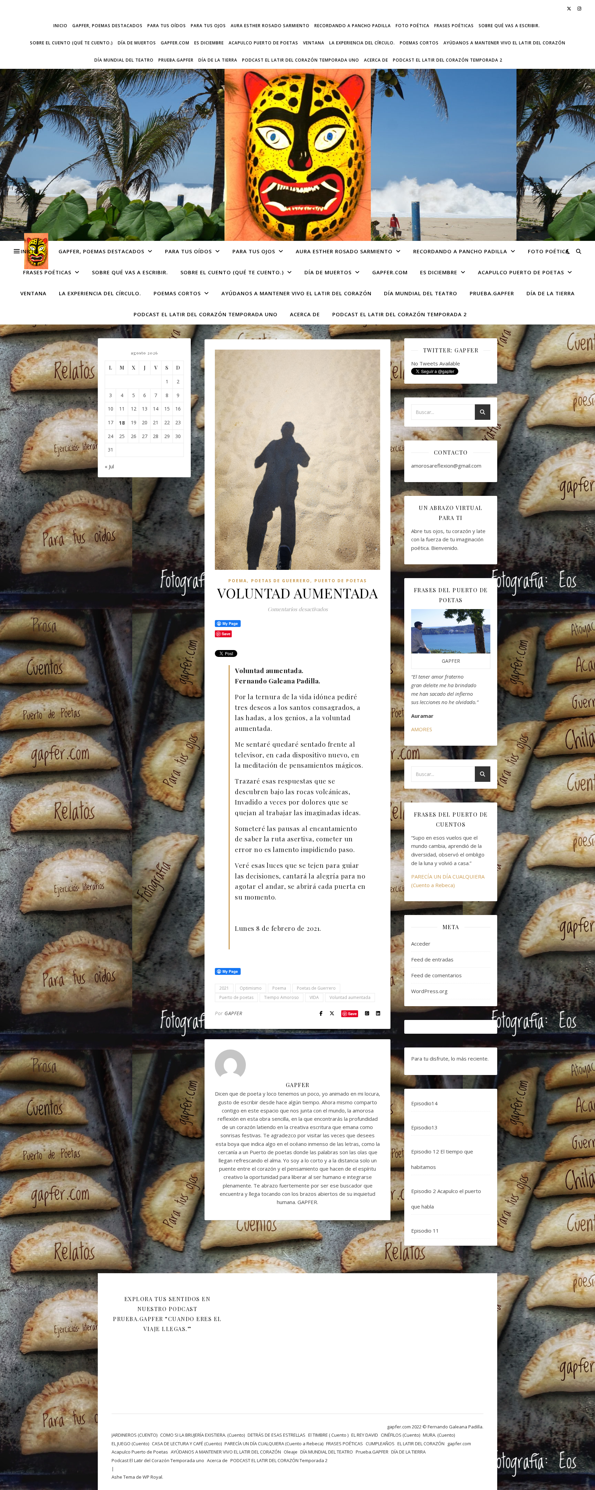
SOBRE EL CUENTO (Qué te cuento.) (71, 43)
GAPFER (233, 1013)
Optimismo (251, 988)
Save (352, 1013)
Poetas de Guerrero (316, 988)
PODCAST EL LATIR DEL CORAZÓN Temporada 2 (447, 60)
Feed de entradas (432, 959)
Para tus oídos (166, 26)
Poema (237, 581)
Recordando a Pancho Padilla (352, 26)
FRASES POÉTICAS (454, 26)
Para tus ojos (208, 26)
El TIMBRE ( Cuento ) (328, 1435)
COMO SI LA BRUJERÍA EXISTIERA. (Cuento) (202, 1435)
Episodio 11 (425, 1230)
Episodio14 (424, 1103)
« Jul (109, 466)
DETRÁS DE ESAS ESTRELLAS (276, 1435)
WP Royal (152, 1477)
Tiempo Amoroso (281, 997)
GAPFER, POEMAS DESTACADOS (107, 26)
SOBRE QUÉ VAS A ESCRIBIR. (509, 26)
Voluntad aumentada (350, 997)
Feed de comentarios (436, 975)
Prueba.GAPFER (176, 60)
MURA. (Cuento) (439, 1435)
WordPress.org (429, 991)
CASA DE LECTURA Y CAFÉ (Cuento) (187, 1443)
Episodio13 (424, 1127)
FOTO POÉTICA (412, 26)
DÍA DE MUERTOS (137, 43)
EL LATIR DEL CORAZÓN (421, 1443)
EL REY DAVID (364, 1435)
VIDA (314, 997)
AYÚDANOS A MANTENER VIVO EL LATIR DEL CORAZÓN (504, 43)
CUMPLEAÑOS (380, 1443)
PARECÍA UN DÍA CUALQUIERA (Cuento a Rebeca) (274, 1443)
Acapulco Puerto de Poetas (263, 43)
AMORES (421, 729)
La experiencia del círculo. (362, 43)
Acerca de (376, 60)
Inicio (60, 26)
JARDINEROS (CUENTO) (134, 1435)
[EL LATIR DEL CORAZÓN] (297, 159)
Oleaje (291, 1452)
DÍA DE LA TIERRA (217, 60)
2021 (224, 988)
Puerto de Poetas (340, 581)
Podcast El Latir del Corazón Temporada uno (300, 60)
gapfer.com (175, 43)
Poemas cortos (419, 43)
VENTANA (313, 43)
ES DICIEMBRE (209, 43)
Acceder (420, 943)
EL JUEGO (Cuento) (130, 1443)
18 (122, 422)
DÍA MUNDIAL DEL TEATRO (124, 60)
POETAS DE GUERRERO (280, 581)
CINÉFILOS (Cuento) (400, 1435)
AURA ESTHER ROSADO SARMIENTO (270, 26)
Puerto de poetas (236, 997)
